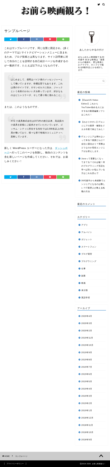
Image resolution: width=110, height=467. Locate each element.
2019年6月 (86, 374)
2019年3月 (86, 396)
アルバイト (86, 232)
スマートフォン (88, 247)
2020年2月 (86, 331)
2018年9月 (86, 440)
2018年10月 (87, 432)
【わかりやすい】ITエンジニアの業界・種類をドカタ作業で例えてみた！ (93, 125)
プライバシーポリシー (15, 463)
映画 (83, 283)
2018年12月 (87, 418)
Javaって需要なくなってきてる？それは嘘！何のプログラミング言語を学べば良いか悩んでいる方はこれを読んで (93, 166)
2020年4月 (86, 316)
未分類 (84, 290)
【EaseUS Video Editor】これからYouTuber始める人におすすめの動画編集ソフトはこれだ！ (93, 107)
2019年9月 (86, 352)
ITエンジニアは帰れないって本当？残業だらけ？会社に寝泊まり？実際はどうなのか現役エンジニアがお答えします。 (93, 144)
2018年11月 (87, 425)
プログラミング (88, 261)
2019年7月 (86, 367)
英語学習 (85, 298)
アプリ (84, 225)
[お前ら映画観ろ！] (55, 16)
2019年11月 (87, 338)
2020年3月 (86, 323)
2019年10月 (87, 345)
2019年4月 (86, 389)
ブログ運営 (86, 254)
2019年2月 (86, 403)
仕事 (83, 269)
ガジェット (86, 239)
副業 (83, 276)
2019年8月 (86, 360)
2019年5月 (86, 381)
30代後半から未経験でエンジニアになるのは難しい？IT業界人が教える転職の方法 (93, 186)
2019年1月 (86, 410)
